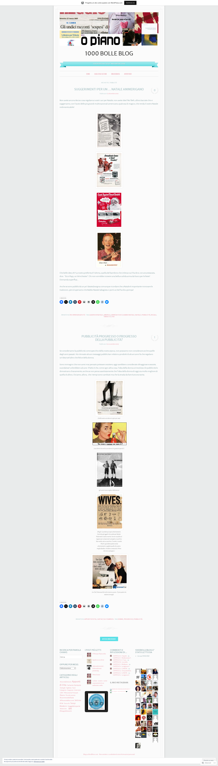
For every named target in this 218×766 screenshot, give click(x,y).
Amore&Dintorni (65, 682)
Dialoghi (63, 688)
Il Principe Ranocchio (99, 654)
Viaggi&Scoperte (74, 706)
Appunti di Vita (90, 619)
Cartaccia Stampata (105, 619)
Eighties (69, 688)
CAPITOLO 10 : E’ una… (120, 660)
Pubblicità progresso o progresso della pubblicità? (109, 338)
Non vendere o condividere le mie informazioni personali (117, 754)
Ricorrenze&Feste (77, 315)
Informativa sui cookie (39, 761)
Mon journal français (71, 693)
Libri (61, 693)
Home (88, 74)
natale (138, 315)
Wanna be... (64, 709)
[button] (91, 704)
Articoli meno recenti (109, 639)
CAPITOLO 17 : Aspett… (120, 656)
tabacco (107, 317)
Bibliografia (115, 74)
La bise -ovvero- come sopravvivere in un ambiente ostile (99, 683)
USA (112, 317)
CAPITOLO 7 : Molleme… (121, 664)
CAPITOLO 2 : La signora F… (121, 666)
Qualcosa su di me (100, 74)
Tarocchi (67, 703)
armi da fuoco (117, 315)
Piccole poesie (70, 695)
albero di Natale (96, 315)
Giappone (70, 690)
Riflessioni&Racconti (67, 700)
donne (120, 619)
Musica (62, 695)
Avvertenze (128, 74)
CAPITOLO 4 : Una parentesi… (122, 671)
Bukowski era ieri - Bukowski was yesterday (98, 668)
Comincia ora (130, 3)
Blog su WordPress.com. (90, 754)
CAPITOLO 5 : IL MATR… (120, 669)
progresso (128, 619)
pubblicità (146, 315)
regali (153, 315)
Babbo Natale (129, 315)
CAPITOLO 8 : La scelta (120, 662)
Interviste (77, 690)
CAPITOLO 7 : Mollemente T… (122, 658)
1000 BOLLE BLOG (109, 53)
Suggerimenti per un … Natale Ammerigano (109, 89)
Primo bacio (96, 675)
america (107, 315)
